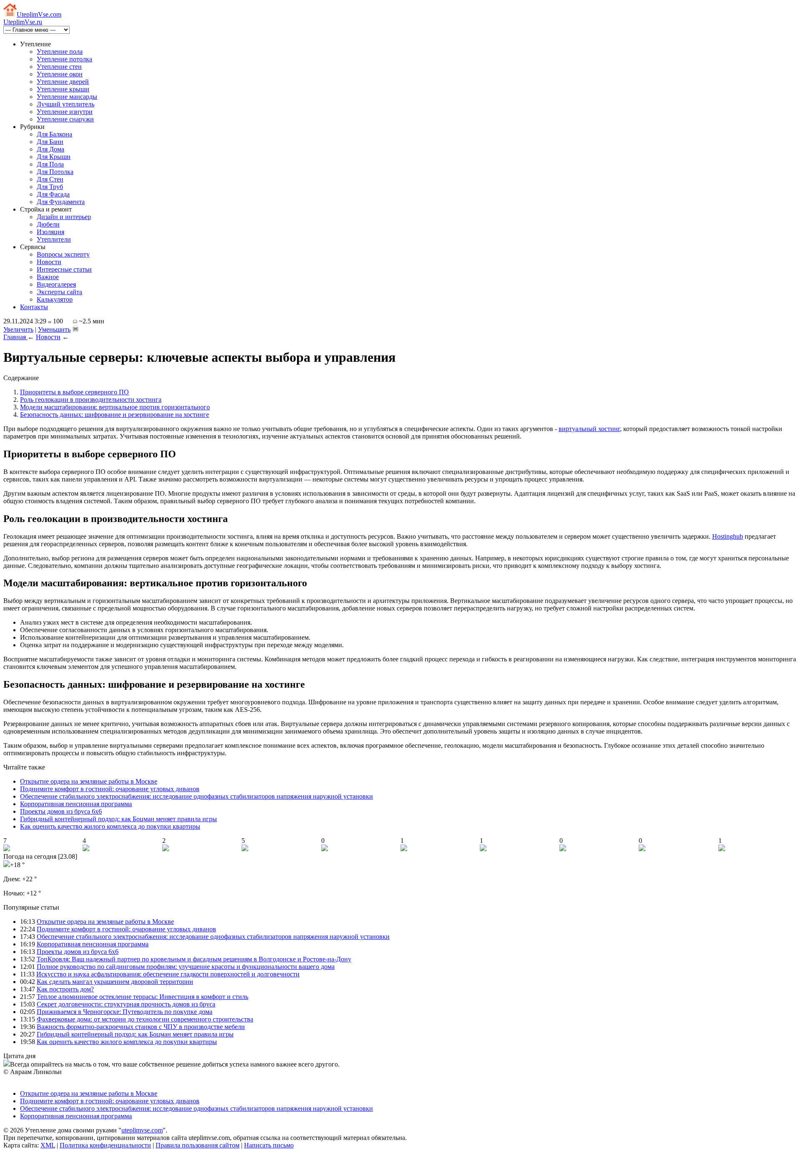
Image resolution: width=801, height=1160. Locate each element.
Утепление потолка (64, 59)
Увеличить (18, 329)
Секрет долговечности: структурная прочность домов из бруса (126, 1004)
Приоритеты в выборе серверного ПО (74, 392)
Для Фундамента (61, 201)
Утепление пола (60, 51)
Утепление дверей (63, 81)
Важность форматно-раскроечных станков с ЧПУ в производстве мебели (141, 1026)
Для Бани (50, 141)
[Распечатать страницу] (75, 328)
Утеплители (54, 239)
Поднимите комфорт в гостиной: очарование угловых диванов (109, 788)
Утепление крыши (63, 89)
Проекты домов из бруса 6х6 (61, 811)
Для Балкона (54, 134)
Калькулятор (55, 299)
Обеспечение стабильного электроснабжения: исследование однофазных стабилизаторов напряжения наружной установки (196, 796)
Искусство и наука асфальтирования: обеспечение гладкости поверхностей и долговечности (168, 974)
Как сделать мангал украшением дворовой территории (115, 981)
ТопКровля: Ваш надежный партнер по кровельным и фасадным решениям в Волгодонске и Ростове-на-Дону (194, 959)
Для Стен (50, 179)
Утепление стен (59, 66)
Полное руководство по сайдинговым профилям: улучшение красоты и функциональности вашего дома (186, 966)
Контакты (34, 306)
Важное (48, 276)
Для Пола (50, 164)
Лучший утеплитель (65, 104)
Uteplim (39, 14)
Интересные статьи (64, 269)
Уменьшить (54, 329)
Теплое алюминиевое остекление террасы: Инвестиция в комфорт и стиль (142, 996)
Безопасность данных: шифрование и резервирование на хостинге (114, 414)
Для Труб (50, 186)
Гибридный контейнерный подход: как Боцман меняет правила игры (118, 818)
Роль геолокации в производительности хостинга (90, 399)
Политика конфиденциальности (105, 1145)
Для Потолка (55, 171)
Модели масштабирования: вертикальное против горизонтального (115, 407)
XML (47, 1145)
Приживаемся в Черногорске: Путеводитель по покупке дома (124, 1011)
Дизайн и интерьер (64, 216)
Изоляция (50, 231)
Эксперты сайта (59, 291)
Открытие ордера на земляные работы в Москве (88, 781)
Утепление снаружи (65, 119)
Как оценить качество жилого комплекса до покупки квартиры (110, 826)
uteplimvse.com (142, 1130)
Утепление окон (60, 74)
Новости (49, 261)
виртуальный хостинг (589, 428)
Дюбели (48, 224)
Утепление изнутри (65, 111)
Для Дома (50, 149)
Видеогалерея (56, 284)
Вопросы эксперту (63, 254)
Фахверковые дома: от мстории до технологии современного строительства (145, 1019)
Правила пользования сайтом (197, 1145)
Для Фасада (53, 194)
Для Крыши (54, 156)
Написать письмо (269, 1145)
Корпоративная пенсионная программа (76, 803)
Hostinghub (727, 536)
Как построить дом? (65, 989)
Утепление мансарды (67, 96)
